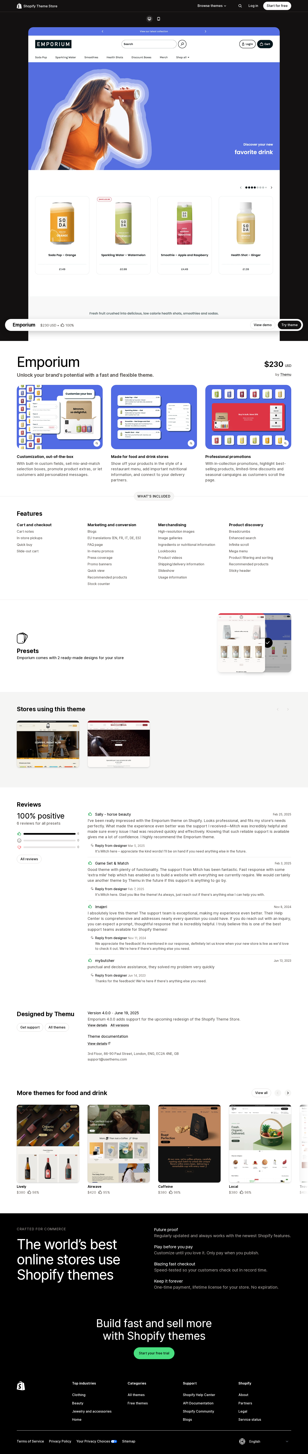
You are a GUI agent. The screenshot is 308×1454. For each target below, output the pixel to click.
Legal (242, 1411)
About (243, 1395)
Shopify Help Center (199, 1395)
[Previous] (277, 709)
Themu (285, 374)
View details (97, 1025)
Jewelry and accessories (91, 1411)
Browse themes (210, 6)
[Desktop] (149, 18)
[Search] (240, 6)
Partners (245, 1403)
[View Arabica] (241, 642)
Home (77, 1419)
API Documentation (198, 1403)
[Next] (288, 709)
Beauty (77, 1403)
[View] (48, 745)
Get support (30, 1027)
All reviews (29, 859)
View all (261, 1093)
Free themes (138, 1403)
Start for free (277, 6)
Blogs (187, 1419)
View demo (263, 325)
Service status (249, 1419)
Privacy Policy (60, 1441)
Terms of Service (30, 1441)
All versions (119, 1025)
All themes (56, 1027)
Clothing (78, 1395)
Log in (253, 6)
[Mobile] (158, 18)
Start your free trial (154, 1353)
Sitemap (128, 1441)
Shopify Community (198, 1411)
